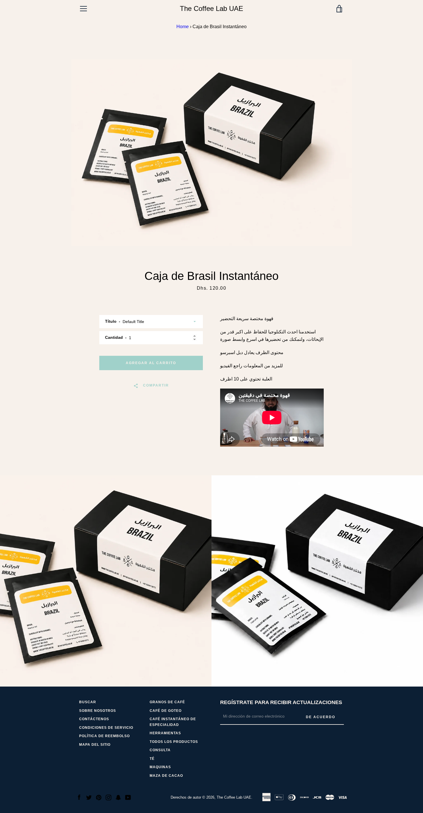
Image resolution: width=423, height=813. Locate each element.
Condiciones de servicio (106, 728)
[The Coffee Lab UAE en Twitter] (89, 797)
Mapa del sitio (94, 745)
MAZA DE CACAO (166, 776)
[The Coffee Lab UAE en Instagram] (108, 797)
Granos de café (167, 702)
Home (182, 26)
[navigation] (83, 8)
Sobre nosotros (97, 711)
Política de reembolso (104, 736)
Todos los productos (174, 742)
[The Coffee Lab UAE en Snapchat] (118, 797)
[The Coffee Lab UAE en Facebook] (79, 797)
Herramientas (165, 733)
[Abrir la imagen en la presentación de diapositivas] (211, 152)
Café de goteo (166, 711)
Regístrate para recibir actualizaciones (281, 702)
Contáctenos (94, 719)
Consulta (160, 750)
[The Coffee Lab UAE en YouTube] (128, 797)
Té (152, 759)
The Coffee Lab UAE (211, 8)
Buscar (87, 702)
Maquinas (160, 767)
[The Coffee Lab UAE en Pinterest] (99, 797)
